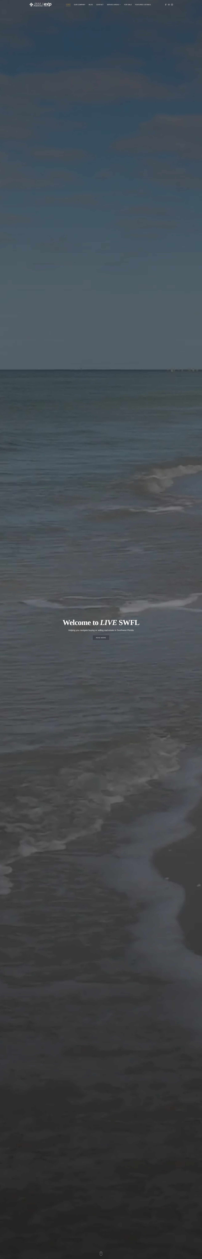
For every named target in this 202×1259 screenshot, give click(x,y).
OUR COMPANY (79, 4)
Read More (101, 638)
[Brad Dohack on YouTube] (169, 5)
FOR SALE (128, 4)
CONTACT (100, 4)
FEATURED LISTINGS (143, 4)
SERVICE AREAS (113, 4)
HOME (68, 4)
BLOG (91, 4)
